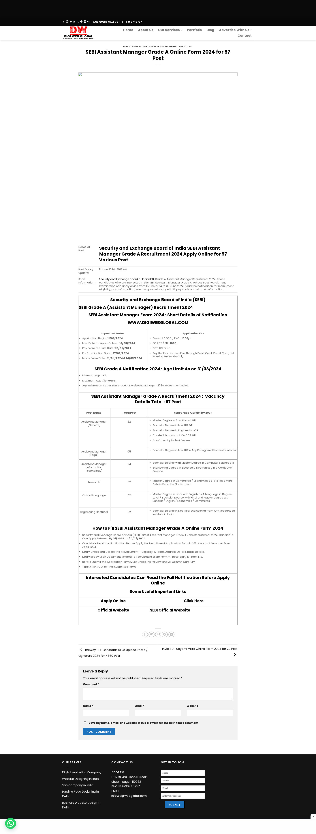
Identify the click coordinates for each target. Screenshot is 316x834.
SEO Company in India (77, 785)
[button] (10, 823)
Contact (245, 35)
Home (128, 30)
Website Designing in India (80, 779)
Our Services (169, 30)
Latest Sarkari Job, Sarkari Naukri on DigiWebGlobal (158, 46)
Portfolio (194, 30)
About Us (145, 30)
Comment (91, 684)
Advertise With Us (234, 30)
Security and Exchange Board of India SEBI (127, 279)
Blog (210, 30)
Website (192, 706)
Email (139, 706)
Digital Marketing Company (81, 772)
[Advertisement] (109, 8)
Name (88, 706)
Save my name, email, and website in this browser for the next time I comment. (144, 723)
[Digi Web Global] (80, 33)
